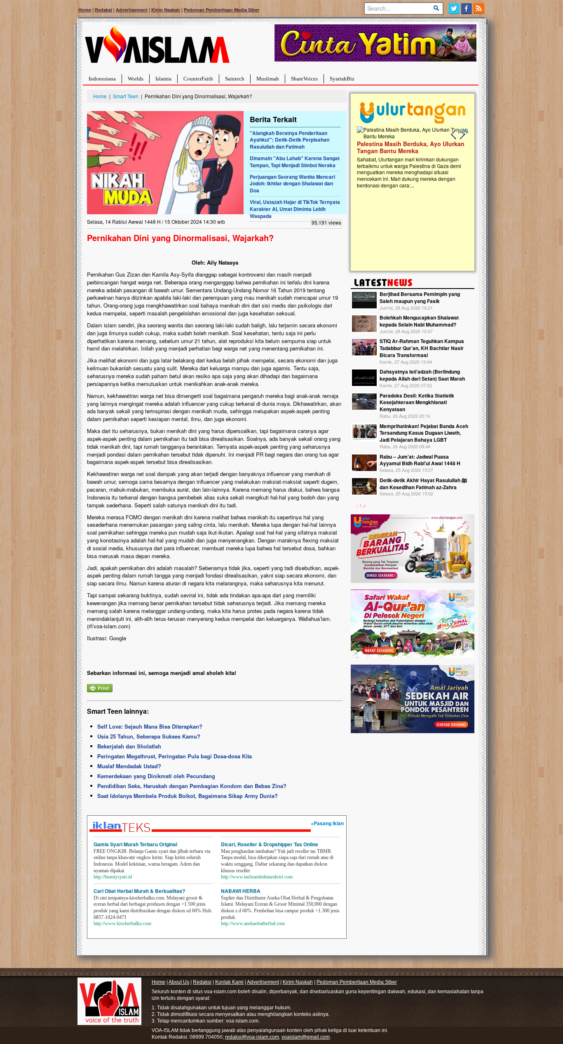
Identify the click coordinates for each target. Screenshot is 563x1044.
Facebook (466, 8)
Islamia (163, 79)
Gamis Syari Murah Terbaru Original (135, 844)
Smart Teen (125, 95)
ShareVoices (304, 79)
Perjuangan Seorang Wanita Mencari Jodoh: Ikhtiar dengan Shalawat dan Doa (292, 183)
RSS (479, 8)
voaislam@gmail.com (306, 1037)
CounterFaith (198, 79)
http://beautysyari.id (113, 877)
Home (84, 10)
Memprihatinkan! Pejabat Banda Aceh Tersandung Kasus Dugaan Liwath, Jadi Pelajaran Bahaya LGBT (424, 433)
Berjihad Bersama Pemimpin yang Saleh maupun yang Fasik (420, 297)
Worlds (135, 79)
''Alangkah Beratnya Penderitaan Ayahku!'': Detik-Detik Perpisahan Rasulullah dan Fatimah (289, 140)
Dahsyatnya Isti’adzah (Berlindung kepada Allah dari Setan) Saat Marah (422, 375)
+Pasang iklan (327, 823)
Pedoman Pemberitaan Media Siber (221, 10)
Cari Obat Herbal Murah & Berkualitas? (139, 891)
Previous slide (454, 134)
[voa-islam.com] (157, 47)
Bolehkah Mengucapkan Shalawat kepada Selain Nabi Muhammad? (419, 321)
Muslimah (267, 79)
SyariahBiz (342, 79)
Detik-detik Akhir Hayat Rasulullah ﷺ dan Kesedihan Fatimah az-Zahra (423, 483)
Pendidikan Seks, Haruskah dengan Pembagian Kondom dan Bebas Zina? (191, 786)
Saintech (234, 79)
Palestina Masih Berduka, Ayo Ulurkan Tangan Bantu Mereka (410, 147)
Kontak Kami (229, 982)
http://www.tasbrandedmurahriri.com (257, 877)
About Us (179, 982)
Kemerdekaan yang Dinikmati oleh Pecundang (156, 776)
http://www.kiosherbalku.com (122, 923)
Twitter (454, 8)
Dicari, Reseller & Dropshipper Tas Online (269, 844)
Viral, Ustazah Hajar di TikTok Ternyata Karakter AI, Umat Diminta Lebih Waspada (295, 209)
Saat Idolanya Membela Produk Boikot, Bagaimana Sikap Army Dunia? (187, 796)
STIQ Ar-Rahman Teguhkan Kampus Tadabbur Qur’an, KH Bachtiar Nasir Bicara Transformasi (422, 348)
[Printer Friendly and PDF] (100, 687)
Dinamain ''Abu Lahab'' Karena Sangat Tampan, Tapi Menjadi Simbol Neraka (295, 161)
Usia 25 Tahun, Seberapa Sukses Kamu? (148, 736)
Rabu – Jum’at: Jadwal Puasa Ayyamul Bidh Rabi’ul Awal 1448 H (420, 460)
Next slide (462, 134)
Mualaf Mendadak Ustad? (129, 766)
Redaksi (103, 10)
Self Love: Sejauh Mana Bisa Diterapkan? (149, 726)
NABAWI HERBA (240, 891)
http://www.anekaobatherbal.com (253, 923)
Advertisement (132, 10)
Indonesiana (102, 79)
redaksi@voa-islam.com (252, 1037)
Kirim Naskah (165, 10)
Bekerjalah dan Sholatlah (129, 746)
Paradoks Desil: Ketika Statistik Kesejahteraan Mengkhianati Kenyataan (417, 402)
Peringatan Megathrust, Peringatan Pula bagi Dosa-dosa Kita (174, 756)
